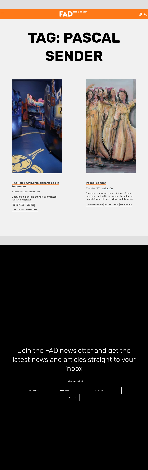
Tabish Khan (34, 192)
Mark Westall (107, 188)
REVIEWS (30, 205)
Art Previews (111, 204)
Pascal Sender (96, 182)
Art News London (94, 204)
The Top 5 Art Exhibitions (25, 210)
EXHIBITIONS (18, 205)
